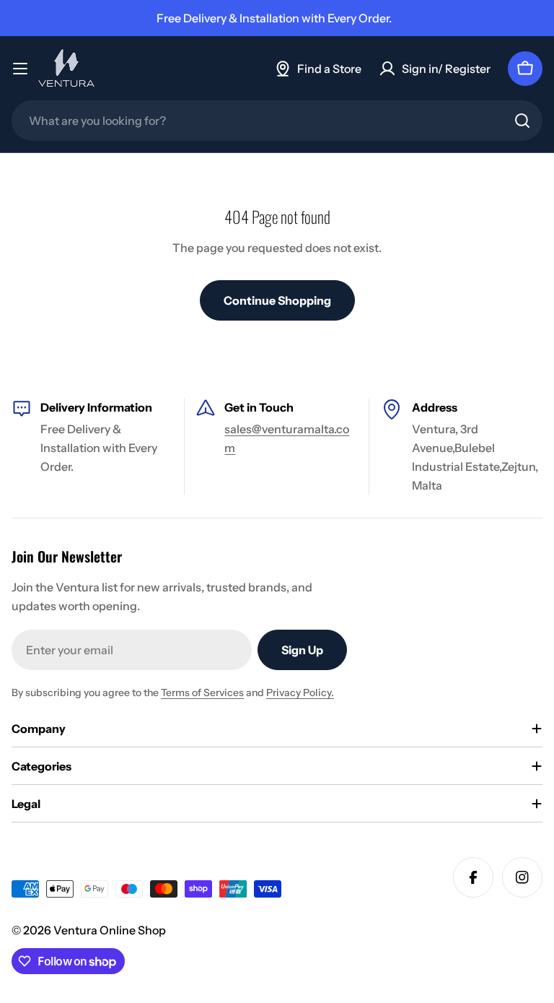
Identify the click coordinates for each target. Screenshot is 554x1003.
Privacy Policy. (300, 692)
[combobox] (277, 120)
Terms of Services (202, 692)
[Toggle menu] (20, 68)
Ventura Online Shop (109, 930)
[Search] (522, 120)
